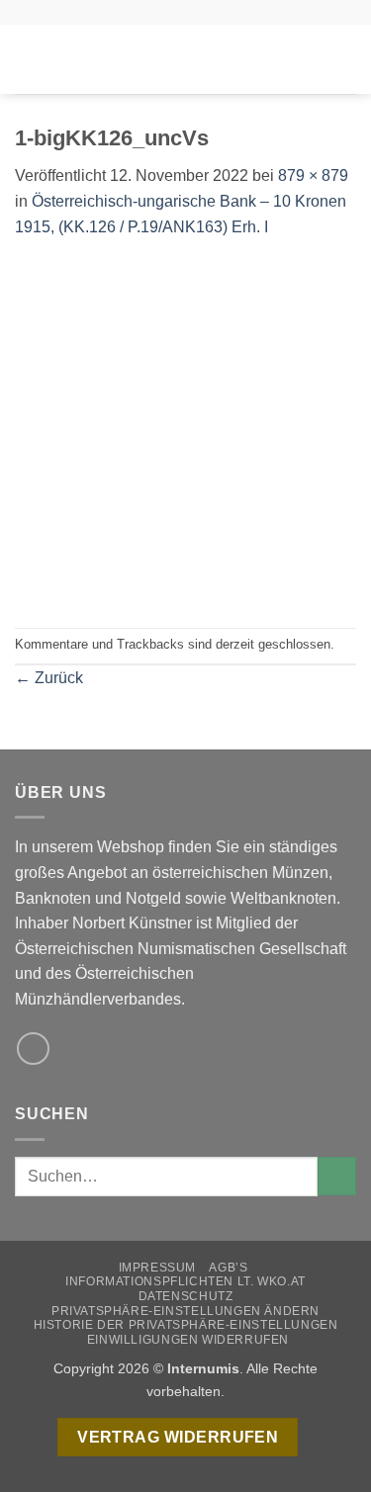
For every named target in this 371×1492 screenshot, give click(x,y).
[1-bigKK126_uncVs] (185, 432)
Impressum (158, 1267)
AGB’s (228, 1267)
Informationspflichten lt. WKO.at (185, 1281)
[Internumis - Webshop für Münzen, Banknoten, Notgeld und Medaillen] (186, 59)
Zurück (49, 677)
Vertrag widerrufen (177, 1437)
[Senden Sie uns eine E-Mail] (33, 1048)
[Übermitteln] (337, 1176)
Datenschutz (186, 1296)
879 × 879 (313, 175)
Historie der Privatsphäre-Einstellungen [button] (186, 1325)
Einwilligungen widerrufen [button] (188, 1340)
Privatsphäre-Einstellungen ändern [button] (185, 1311)
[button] (27, 59)
